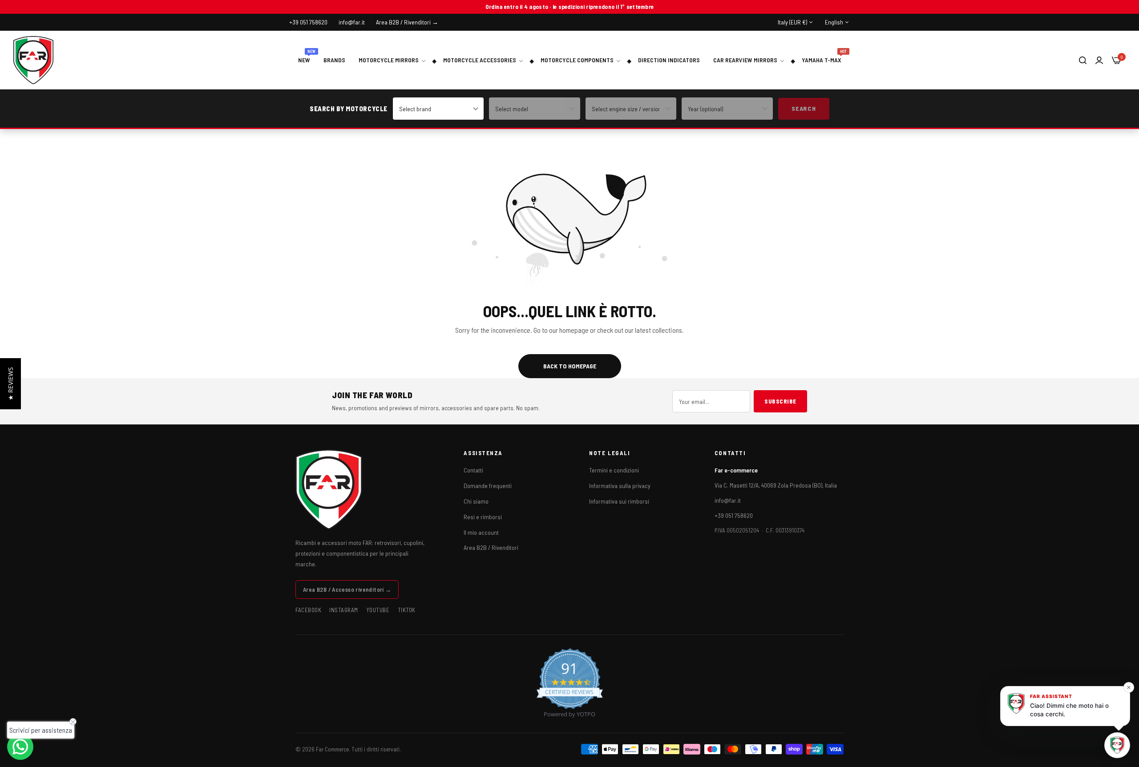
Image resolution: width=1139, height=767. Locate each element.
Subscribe (780, 401)
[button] (10, 383)
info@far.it (728, 500)
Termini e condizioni (614, 470)
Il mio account (481, 532)
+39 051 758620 (734, 515)
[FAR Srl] (33, 60)
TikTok (407, 610)
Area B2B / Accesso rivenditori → (347, 589)
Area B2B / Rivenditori (491, 547)
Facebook (308, 610)
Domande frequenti (488, 485)
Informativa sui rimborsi (619, 501)
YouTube (378, 610)
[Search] (1082, 60)
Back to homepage (569, 366)
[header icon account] (1099, 60)
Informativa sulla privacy (619, 485)
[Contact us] (20, 747)
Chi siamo (476, 501)
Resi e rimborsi (483, 517)
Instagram (343, 610)
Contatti (473, 470)
